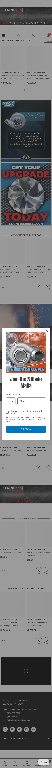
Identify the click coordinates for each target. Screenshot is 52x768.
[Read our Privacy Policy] (44, 417)
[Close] (47, 331)
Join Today (26, 429)
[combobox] (10, 401)
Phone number (13, 394)
